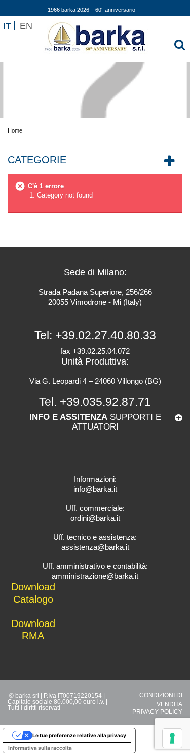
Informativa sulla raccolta (40, 748)
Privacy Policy (157, 712)
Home (15, 130)
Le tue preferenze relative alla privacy (79, 735)
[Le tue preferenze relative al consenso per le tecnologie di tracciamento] (172, 738)
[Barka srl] (95, 37)
